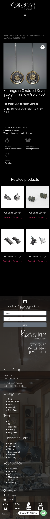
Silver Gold (14, 36)
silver (30, 133)
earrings (11, 133)
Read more (13, 223)
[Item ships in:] (28, 140)
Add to (7, 161)
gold (17, 133)
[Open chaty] (43, 513)
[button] (25, 15)
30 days (8, 146)
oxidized (23, 133)
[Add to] (7, 155)
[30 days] (7, 140)
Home (5, 36)
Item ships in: (31, 146)
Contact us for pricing (12, 217)
